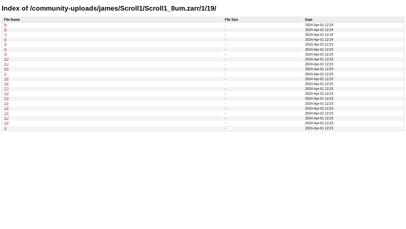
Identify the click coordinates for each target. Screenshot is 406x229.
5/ (5, 44)
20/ (6, 69)
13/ (6, 108)
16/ (6, 93)
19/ (6, 79)
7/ (5, 34)
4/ (5, 49)
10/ (6, 123)
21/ (6, 64)
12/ (6, 113)
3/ (5, 54)
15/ (6, 98)
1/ (5, 128)
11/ (6, 118)
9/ (5, 25)
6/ (5, 39)
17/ (6, 89)
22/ (6, 59)
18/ (6, 84)
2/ (5, 74)
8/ (5, 30)
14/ (6, 103)
